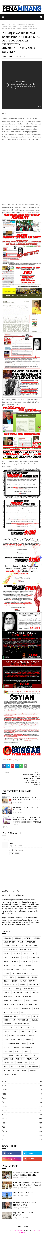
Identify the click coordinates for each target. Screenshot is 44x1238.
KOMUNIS (7, 993)
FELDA (6, 965)
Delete (17, 853)
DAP (24, 958)
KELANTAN (32, 981)
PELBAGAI (35, 1020)
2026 (22, 1081)
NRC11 (6, 1012)
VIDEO (24, 1071)
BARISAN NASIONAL (10, 950)
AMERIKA (37, 938)
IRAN (5, 977)
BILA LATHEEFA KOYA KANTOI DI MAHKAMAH (25, 808)
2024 (22, 1090)
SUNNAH (28, 1055)
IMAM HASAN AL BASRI (20, 973)
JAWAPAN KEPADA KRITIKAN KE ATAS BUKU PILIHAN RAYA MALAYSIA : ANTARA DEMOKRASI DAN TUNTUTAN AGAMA (27, 821)
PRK (29, 1032)
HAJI (24, 969)
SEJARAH (32, 1043)
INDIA (33, 973)
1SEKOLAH (17, 938)
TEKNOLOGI (20, 1059)
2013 (22, 1135)
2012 (22, 1139)
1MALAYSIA (7, 938)
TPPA (26, 1063)
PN (33, 1028)
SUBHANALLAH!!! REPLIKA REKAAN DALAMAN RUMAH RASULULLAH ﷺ (27, 1184)
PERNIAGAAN (8, 1028)
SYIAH (9, 24)
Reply (11, 853)
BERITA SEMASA (25, 950)
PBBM (6, 1020)
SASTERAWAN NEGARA (11, 1043)
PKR (22, 1028)
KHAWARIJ (10, 760)
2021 (22, 1102)
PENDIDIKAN (8, 1024)
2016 (22, 1123)
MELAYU (20, 1004)
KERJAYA (23, 985)
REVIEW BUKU (21, 1036)
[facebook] (11, 1153)
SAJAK (13, 1039)
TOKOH (19, 1063)
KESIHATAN (7, 989)
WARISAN (33, 1071)
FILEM (13, 965)
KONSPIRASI (17, 993)
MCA (12, 1004)
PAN (22, 1012)
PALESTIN (14, 1012)
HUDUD (31, 969)
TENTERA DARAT (32, 1059)
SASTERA (28, 1039)
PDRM (13, 1020)
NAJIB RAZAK (26, 1008)
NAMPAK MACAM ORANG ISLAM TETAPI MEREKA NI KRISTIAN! (26, 1173)
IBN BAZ (6, 973)
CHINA (33, 954)
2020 (22, 1106)
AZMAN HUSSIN (31, 946)
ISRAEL (34, 977)
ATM (21, 946)
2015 (22, 1127)
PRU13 (36, 1032)
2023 (22, 1094)
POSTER (14, 1032)
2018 (22, 1115)
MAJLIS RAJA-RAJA (32, 1000)
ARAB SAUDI (30, 942)
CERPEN (25, 954)
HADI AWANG (8, 969)
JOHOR (14, 981)
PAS (16, 760)
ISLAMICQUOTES (23, 977)
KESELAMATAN (33, 985)
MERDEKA (29, 1004)
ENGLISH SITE (26, 961)
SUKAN (27, 1051)
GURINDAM (28, 965)
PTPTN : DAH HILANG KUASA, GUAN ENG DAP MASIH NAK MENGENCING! (26, 798)
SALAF (20, 1039)
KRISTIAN (36, 993)
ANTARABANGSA (9, 942)
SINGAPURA (8, 1051)
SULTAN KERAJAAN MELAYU (13, 1055)
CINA (5, 958)
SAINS (6, 1039)
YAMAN (14, 1075)
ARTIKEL (6, 946)
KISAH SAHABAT (29, 989)
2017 (22, 1119)
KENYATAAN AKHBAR (10, 985)
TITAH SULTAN (8, 1063)
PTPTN (11, 1036)
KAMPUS (23, 981)
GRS (19, 965)
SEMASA (6, 1047)
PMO (27, 1028)
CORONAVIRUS (15, 958)
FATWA (36, 961)
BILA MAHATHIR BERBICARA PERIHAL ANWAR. (24, 1204)
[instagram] (11, 1159)
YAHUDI (6, 1075)
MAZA (6, 1004)
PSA (5, 1036)
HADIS (18, 969)
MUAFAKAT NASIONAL (11, 1008)
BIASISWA (7, 954)
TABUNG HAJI (8, 1059)
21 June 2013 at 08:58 (16, 846)
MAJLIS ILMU (18, 1000)
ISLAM (12, 977)
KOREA (27, 993)
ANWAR (20, 942)
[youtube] (32, 1159)
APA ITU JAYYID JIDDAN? (23, 1193)
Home (4, 24)
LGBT (18, 997)
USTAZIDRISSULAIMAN (11, 1071)
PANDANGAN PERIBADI (11, 1016)
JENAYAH (6, 981)
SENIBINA (15, 1047)
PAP (23, 1016)
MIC (36, 1004)
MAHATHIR (7, 1000)
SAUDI (24, 1043)
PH (16, 1028)
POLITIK (6, 1032)
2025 (22, 1086)
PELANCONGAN (23, 1020)
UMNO (6, 1067)
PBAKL (35, 1016)
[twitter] (32, 1153)
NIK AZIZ (37, 1008)
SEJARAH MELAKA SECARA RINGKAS (23, 1214)
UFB (32, 1063)
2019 (22, 1110)
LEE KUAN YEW (8, 997)
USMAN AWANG (32, 1067)
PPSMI (23, 1032)
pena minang (7, 56)
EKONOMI (15, 961)
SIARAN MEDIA (27, 1047)
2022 (22, 1098)
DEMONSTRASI (34, 958)
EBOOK (6, 961)
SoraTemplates (17, 1230)
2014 (22, 1131)
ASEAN (14, 946)
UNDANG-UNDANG (17, 1067)
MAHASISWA (27, 997)
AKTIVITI (27, 938)
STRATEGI (18, 1051)
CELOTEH (16, 954)
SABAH (31, 1036)
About (25, 1227)
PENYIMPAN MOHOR (22, 1024)
